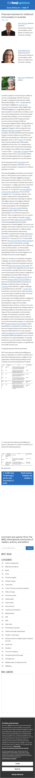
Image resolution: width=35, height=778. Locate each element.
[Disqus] (17, 511)
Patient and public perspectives (15, 631)
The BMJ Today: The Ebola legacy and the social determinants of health (8, 478)
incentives (4, 286)
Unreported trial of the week (14, 655)
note (11, 340)
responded (21, 162)
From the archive (10, 595)
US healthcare (9, 659)
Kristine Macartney (24, 50)
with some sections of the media (19, 265)
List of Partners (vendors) (9, 759)
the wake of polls (15, 208)
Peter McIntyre (22, 23)
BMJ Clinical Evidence (12, 567)
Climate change (10, 581)
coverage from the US (22, 277)
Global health (7, 468)
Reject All (17, 769)
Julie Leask (21, 78)
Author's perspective (11, 563)
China (7, 574)
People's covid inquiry (12, 635)
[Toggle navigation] (3, 3)
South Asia (8, 644)
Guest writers (9, 603)
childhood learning (20, 220)
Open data (8, 624)
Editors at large (10, 592)
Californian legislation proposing (11, 333)
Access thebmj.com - (14, 8)
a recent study (27, 289)
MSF (6, 617)
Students (8, 648)
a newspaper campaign (20, 151)
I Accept (17, 763)
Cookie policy (17, 746)
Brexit (7, 570)
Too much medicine (11, 652)
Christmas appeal (10, 577)
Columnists (9, 585)
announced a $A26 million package (20, 241)
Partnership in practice (12, 628)
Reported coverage (14, 130)
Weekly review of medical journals (16, 662)
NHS (6, 620)
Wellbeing (8, 666)
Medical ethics (9, 613)
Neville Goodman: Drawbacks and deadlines (26, 475)
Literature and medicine (12, 610)
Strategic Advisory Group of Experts (16, 324)
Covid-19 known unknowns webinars (17, 588)
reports (21, 140)
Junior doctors (9, 606)
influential (4, 130)
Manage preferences (17, 774)
